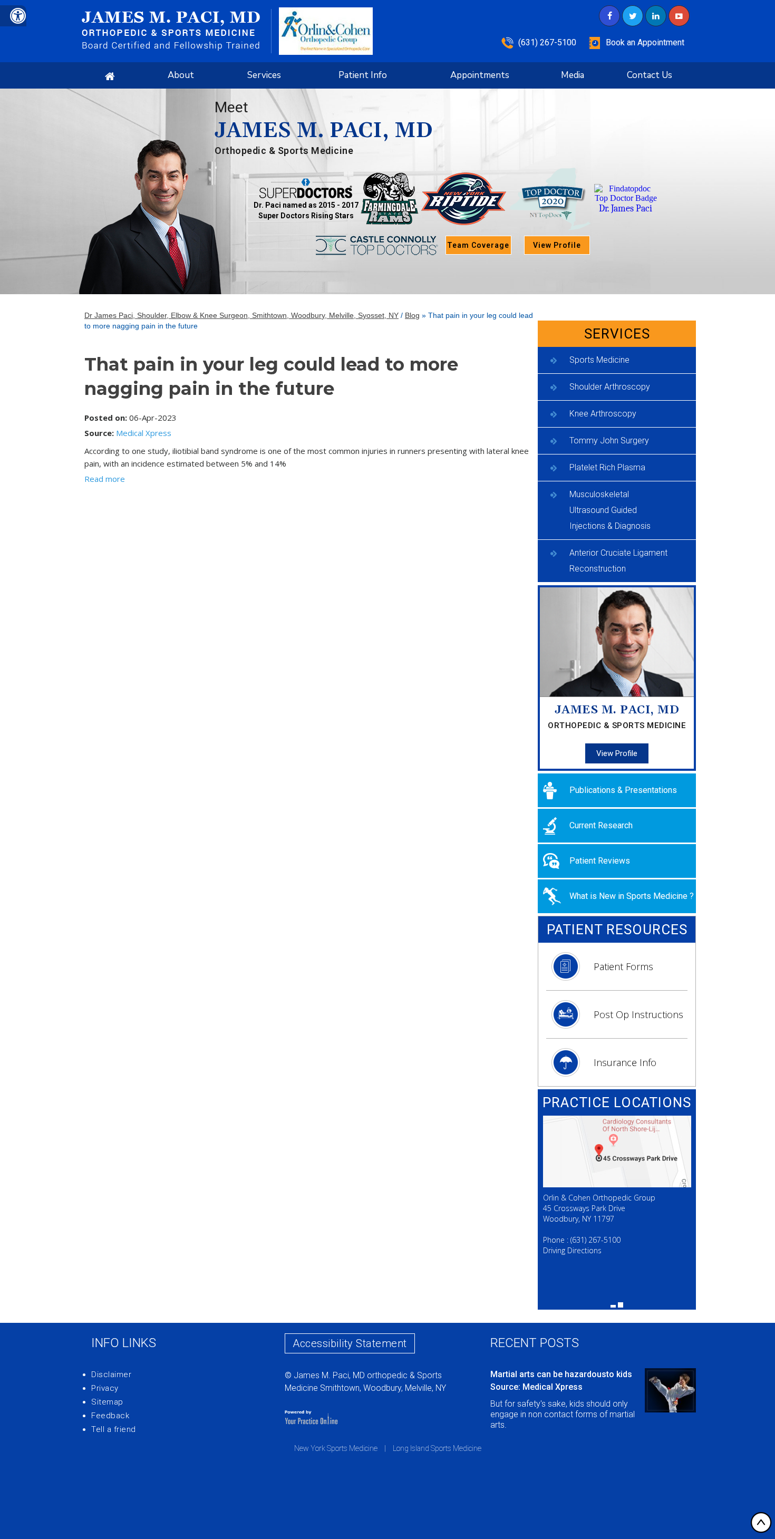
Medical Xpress (143, 433)
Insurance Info (625, 1062)
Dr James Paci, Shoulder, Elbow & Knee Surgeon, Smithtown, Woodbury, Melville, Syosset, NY (241, 315)
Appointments (479, 75)
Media (572, 75)
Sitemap (107, 1402)
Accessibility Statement (350, 1343)
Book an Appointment (645, 42)
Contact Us (649, 75)
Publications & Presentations (623, 790)
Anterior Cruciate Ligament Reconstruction (618, 561)
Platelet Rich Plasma (607, 467)
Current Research (601, 825)
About (181, 75)
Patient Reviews (599, 861)
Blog (412, 315)
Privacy (105, 1388)
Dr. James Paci (625, 208)
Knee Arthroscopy (602, 414)
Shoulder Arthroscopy (609, 387)
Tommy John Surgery (609, 440)
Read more (104, 478)
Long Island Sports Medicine (437, 1448)
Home (110, 75)
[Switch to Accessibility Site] (13, 15)
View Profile (557, 245)
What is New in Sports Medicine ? (631, 896)
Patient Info (362, 75)
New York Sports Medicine (335, 1448)
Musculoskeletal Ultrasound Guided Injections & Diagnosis (610, 510)
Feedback (110, 1415)
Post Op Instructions (638, 1014)
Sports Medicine (599, 360)
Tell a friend (113, 1429)
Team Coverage (478, 245)
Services (264, 75)
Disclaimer (111, 1374)
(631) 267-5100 (547, 42)
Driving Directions (572, 1250)
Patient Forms (623, 966)
